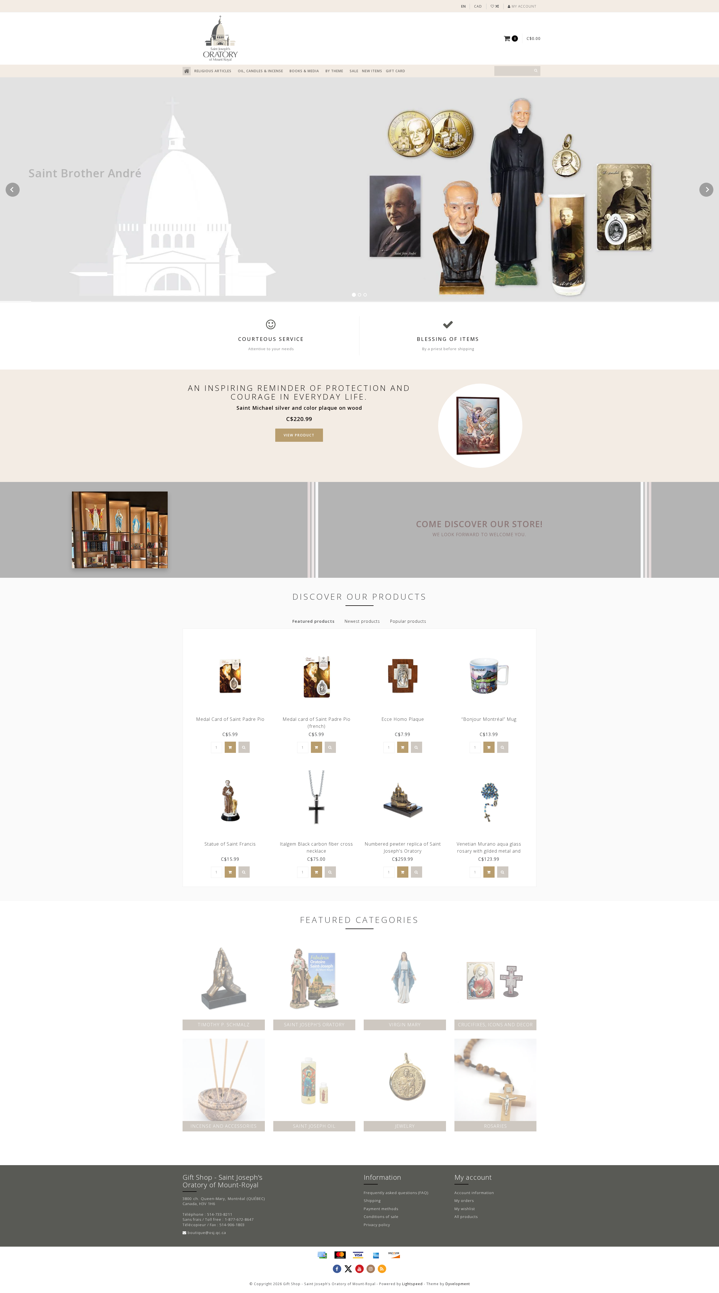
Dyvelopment (457, 1283)
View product (299, 435)
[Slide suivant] (706, 190)
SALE (354, 71)
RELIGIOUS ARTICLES (212, 71)
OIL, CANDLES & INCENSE (260, 71)
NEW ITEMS (372, 71)
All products (466, 1216)
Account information (474, 1192)
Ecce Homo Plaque (402, 719)
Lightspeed (412, 1283)
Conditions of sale (381, 1216)
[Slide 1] (354, 294)
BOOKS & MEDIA (304, 71)
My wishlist (464, 1208)
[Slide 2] (359, 294)
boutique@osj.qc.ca (207, 1232)
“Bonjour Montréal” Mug (489, 719)
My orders (464, 1200)
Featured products (313, 621)
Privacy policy (377, 1224)
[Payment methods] (322, 1255)
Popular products (408, 621)
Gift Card (395, 71)
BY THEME (334, 71)
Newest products (362, 621)
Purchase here (70, 207)
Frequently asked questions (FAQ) (396, 1192)
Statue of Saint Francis (230, 844)
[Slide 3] (365, 294)
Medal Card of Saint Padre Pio (230, 719)
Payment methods (381, 1208)
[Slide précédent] (13, 190)
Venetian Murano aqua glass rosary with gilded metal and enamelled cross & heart (489, 851)
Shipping (372, 1200)
